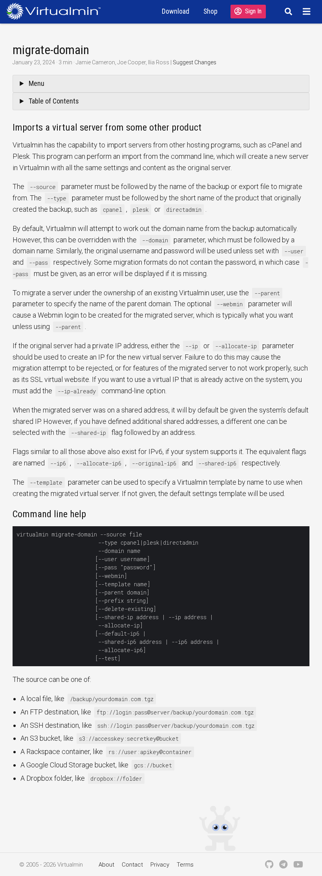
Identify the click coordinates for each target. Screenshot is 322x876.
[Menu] (307, 11)
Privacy (159, 864)
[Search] (287, 11)
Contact (132, 864)
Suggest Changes (194, 62)
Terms (185, 864)
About (106, 864)
